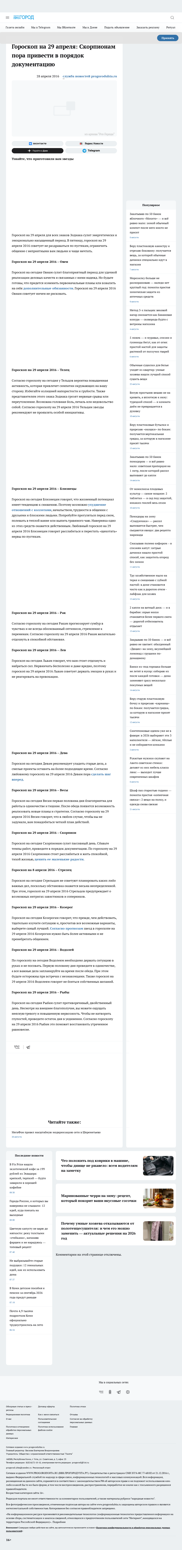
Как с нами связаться (48, 1414)
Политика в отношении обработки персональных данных (18, 1430)
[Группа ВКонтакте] (37, 143)
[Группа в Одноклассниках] (110, 1392)
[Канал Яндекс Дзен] (37, 150)
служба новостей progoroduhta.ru (90, 76)
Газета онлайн (15, 27)
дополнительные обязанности (48, 288)
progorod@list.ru (80, 1462)
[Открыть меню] (7, 17)
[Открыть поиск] (172, 17)
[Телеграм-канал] (91, 150)
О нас (9, 1419)
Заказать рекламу (148, 27)
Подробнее (59, 1522)
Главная (73, 1426)
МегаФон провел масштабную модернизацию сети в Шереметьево (56, 1134)
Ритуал (170, 27)
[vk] (17, 1047)
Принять (168, 38)
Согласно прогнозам (66, 928)
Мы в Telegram (40, 27)
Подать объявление (117, 27)
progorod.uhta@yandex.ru (19, 1467)
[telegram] (29, 1047)
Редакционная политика (18, 1414)
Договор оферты (46, 1406)
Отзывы (74, 1414)
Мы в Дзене (90, 27)
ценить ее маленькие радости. (59, 859)
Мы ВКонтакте (66, 27)
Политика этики (78, 1406)
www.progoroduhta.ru (34, 1447)
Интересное (12, 1438)
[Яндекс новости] (91, 143)
